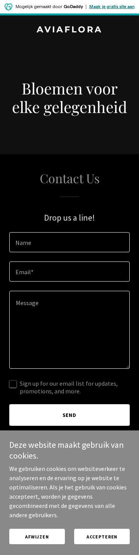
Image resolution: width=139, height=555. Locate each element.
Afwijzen (37, 537)
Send (70, 415)
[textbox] (69, 242)
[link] (69, 30)
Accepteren (102, 537)
